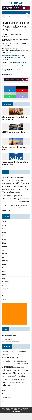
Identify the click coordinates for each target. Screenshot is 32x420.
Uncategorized (5, 296)
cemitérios (6, 180)
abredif (5, 177)
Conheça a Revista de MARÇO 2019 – (13, 55)
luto (3, 199)
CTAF (4, 186)
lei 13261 (21, 196)
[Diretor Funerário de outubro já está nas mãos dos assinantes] (16, 159)
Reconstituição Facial (11, 202)
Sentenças (4, 285)
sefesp (16, 205)
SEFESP (4, 278)
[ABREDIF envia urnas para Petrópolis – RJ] (16, 129)
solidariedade (24, 205)
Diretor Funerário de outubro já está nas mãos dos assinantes (15, 162)
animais (11, 177)
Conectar (4, 390)
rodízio (12, 205)
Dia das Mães (24, 186)
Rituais (4, 275)
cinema (12, 180)
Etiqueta (4, 243)
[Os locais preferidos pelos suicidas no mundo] (16, 144)
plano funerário (23, 199)
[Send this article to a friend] (10, 93)
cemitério (22, 177)
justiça (16, 196)
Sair (3, 401)
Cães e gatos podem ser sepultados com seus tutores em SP (15, 118)
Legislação (4, 253)
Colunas (4, 232)
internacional (8, 195)
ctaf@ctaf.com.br (20, 62)
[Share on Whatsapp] (10, 96)
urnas (23, 208)
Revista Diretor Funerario (14, 34)
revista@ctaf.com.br (9, 71)
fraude (13, 189)
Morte (15, 198)
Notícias (4, 264)
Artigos (4, 225)
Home (3, 408)
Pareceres (4, 268)
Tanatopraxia (5, 289)
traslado (19, 208)
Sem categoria (5, 282)
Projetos (4, 271)
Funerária (24, 189)
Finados (10, 189)
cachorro (16, 177)
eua (6, 189)
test (3, 292)
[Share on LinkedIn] (10, 90)
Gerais (3, 250)
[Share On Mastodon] (22, 96)
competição (16, 180)
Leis (3, 257)
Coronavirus (7, 183)
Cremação (4, 236)
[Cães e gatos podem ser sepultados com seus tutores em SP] (16, 114)
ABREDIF (4, 222)
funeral (18, 189)
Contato (25, 409)
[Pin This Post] (22, 90)
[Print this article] (22, 93)
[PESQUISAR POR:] (16, 16)
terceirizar (14, 208)
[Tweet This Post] (22, 87)
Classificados (25, 408)
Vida (9, 211)
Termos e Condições (7, 397)
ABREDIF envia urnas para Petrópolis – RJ (15, 133)
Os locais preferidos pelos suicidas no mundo (14, 148)
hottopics (22, 192)
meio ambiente (9, 199)
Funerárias (7, 192)
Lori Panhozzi (5, 260)
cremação (25, 183)
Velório (4, 299)
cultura (8, 186)
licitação (26, 196)
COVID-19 (17, 183)
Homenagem (16, 192)
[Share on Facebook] (10, 87)
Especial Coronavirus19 (15, 408)
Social (20, 205)
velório (5, 210)
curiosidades (17, 186)
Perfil (3, 394)
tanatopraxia (7, 208)
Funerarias (4, 246)
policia (4, 202)
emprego (4, 189)
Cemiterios (4, 229)
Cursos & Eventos (7, 409)
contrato (21, 180)
